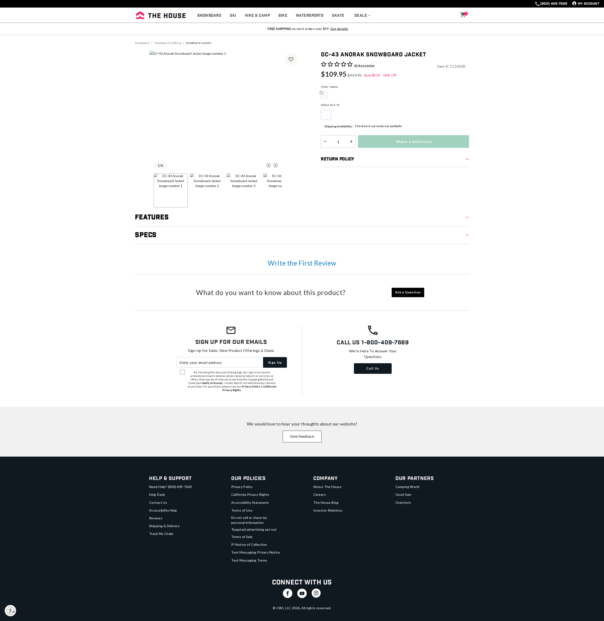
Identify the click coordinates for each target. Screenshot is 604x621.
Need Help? (170, 487)
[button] (362, 15)
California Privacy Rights (250, 494)
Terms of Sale (241, 537)
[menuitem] (209, 15)
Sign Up (275, 362)
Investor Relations (328, 510)
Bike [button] (282, 15)
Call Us (372, 368)
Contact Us (158, 502)
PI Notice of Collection (249, 544)
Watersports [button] (309, 15)
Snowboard (142, 42)
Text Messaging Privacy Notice (255, 552)
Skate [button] (338, 15)
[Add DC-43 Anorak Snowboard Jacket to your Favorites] (291, 59)
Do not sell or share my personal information (249, 520)
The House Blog (326, 502)
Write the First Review (302, 263)
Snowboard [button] (209, 15)
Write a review (364, 65)
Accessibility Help (163, 510)
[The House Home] (161, 15)
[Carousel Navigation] (251, 165)
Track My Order (161, 534)
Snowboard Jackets (198, 42)
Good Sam (403, 494)
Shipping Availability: (338, 126)
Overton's (403, 502)
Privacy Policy (242, 487)
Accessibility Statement (250, 502)
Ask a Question (408, 292)
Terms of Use (241, 510)
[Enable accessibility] (10, 610)
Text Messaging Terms (249, 560)
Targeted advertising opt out (254, 529)
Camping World (407, 487)
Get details (339, 29)
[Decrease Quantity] (324, 141)
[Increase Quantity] (352, 141)
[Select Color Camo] (325, 95)
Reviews (155, 518)
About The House (327, 487)
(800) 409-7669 (553, 4)
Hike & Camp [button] (257, 15)
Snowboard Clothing (168, 42)
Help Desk (157, 494)
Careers (319, 494)
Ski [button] (233, 15)
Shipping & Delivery (164, 526)
